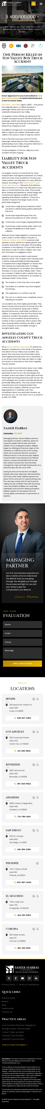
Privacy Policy (8, 984)
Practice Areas (8, 998)
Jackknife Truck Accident (13, 1039)
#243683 (18, 433)
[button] (41, 4)
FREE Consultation (22, 663)
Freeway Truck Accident (13, 1035)
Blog (4, 1005)
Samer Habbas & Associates (18, 347)
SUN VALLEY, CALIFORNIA (11, 105)
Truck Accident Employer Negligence (19, 1025)
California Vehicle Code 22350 (14, 240)
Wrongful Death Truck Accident (16, 1029)
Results (5, 1001)
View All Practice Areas (14, 1045)
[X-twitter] (9, 978)
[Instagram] (29, 978)
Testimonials (8, 1008)
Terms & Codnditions (29, 984)
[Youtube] (22, 978)
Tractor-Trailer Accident (13, 1032)
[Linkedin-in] (36, 978)
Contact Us (7, 1012)
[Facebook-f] (16, 978)
